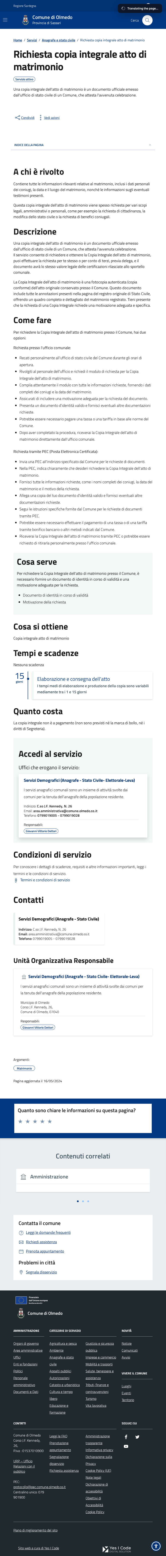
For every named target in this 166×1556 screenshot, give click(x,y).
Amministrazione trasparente (98, 1439)
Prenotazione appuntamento (60, 1446)
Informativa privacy (99, 1449)
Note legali (93, 1477)
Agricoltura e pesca (63, 1343)
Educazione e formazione (58, 1409)
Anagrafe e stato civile (61, 1361)
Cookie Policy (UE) (98, 1470)
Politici (18, 1371)
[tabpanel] (83, 1183)
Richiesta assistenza (64, 1470)
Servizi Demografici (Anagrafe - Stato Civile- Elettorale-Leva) (79, 780)
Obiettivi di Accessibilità (94, 1501)
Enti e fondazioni (25, 1364)
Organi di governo (26, 1343)
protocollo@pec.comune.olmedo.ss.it (39, 1486)
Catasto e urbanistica (64, 1384)
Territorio (128, 1399)
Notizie (127, 1343)
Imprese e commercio (101, 1357)
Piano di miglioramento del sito (35, 1530)
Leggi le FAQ (58, 1436)
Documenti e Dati (25, 1391)
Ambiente (56, 1350)
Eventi (126, 1393)
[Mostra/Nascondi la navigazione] (5, 19)
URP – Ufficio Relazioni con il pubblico (24, 1466)
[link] (117, 1549)
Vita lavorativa (96, 1405)
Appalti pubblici (60, 1371)
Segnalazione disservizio (59, 1460)
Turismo (91, 1398)
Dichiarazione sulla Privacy (99, 1460)
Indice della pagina (28, 145)
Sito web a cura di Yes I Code (38, 1548)
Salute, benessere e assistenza (100, 1374)
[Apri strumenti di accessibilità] (156, 1546)
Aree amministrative (28, 1350)
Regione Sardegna (24, 5)
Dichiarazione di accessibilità (97, 1488)
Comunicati (130, 1350)
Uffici (17, 1357)
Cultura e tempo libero (61, 1395)
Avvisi (126, 1357)
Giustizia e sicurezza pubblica (100, 1347)
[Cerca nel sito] (147, 20)
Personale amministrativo (24, 1381)
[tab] (78, 1201)
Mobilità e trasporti (99, 1364)
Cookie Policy (95, 1511)
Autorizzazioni (59, 1377)
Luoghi (126, 1386)
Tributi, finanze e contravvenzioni (97, 1388)
